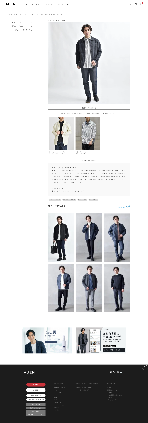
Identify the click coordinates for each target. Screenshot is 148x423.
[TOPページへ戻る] (144, 367)
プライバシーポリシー (113, 400)
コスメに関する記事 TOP (82, 390)
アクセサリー (57, 402)
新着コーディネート (19, 26)
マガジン (49, 4)
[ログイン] (130, 4)
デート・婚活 (82, 200)
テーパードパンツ (55, 200)
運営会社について (112, 390)
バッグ (55, 400)
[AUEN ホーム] (10, 4)
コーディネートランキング (21, 30)
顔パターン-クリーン (69, 200)
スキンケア (56, 410)
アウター (58, 390)
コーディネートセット (59, 405)
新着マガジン (16, 22)
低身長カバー (94, 200)
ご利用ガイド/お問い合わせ (36, 399)
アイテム (24, 4)
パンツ (58, 395)
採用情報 (109, 392)
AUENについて (111, 387)
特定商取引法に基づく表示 (114, 395)
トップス (58, 392)
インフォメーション (63, 4)
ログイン (35, 384)
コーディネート (36, 4)
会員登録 (35, 390)
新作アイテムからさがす (60, 387)
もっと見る (122, 207)
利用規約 (109, 397)
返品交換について (36, 395)
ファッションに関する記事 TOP (84, 387)
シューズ (56, 397)
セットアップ (57, 407)
